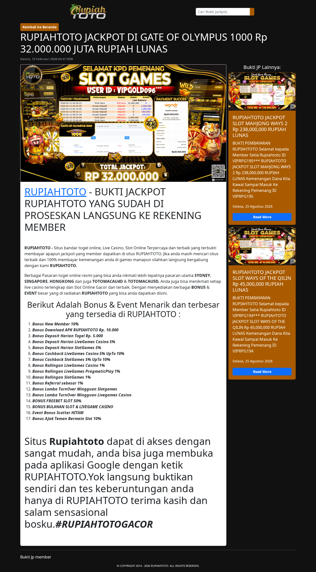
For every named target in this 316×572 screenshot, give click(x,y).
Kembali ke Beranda (39, 27)
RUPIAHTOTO (55, 191)
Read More (262, 217)
